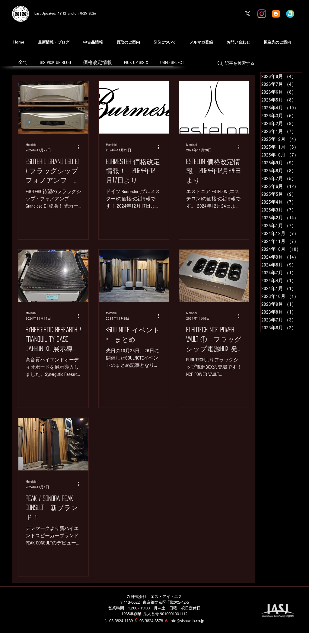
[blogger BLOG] (276, 13)
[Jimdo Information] (290, 13)
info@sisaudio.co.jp (187, 620)
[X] (247, 13)
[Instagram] (261, 13)
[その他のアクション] (80, 147)
